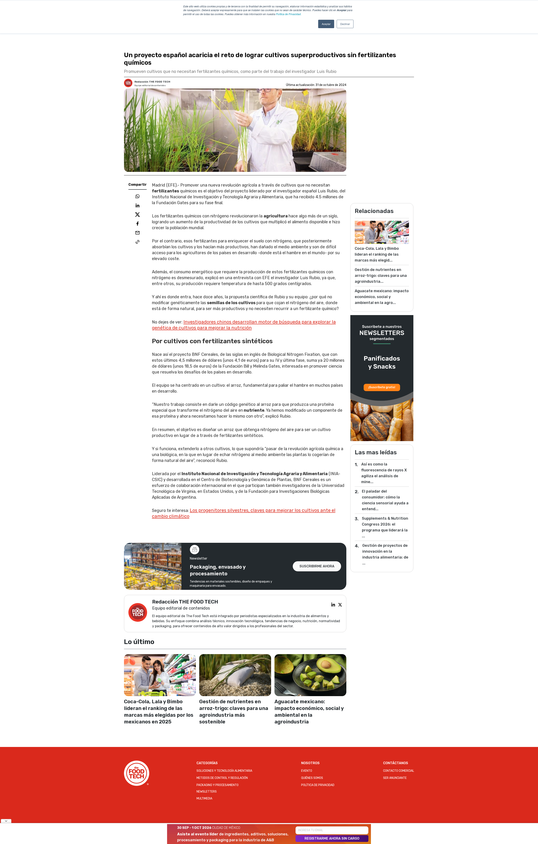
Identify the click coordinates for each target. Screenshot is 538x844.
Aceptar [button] (326, 24)
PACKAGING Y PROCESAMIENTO (217, 785)
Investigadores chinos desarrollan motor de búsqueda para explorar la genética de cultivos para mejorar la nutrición (244, 325)
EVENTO (306, 771)
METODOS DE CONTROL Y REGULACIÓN (222, 778)
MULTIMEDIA (204, 798)
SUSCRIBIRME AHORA (316, 566)
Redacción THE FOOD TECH (152, 81)
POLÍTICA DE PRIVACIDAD (317, 785)
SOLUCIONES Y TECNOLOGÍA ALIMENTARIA (224, 771)
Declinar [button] (345, 24)
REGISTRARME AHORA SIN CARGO (332, 838)
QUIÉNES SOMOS (312, 778)
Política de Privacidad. (288, 14)
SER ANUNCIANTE (395, 778)
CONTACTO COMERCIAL (398, 771)
